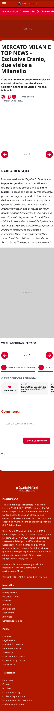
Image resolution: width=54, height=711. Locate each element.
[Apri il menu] (4, 3)
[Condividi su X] (14, 97)
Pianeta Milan (10, 11)
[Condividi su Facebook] (9, 97)
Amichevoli (7, 652)
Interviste (7, 616)
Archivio (6, 688)
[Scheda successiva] (49, 154)
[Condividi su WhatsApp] (3, 97)
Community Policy (11, 692)
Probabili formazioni (12, 644)
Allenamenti (8, 612)
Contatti (6, 684)
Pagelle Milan (9, 640)
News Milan (29, 11)
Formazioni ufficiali (11, 648)
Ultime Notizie (9, 592)
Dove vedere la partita (13, 656)
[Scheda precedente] (4, 154)
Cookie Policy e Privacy (13, 696)
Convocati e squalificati (14, 660)
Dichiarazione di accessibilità (17, 700)
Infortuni (6, 604)
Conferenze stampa (12, 620)
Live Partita (8, 636)
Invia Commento (37, 440)
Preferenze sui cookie (13, 704)
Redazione (7, 680)
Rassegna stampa (11, 596)
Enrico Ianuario (27, 96)
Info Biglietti (8, 608)
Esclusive (7, 600)
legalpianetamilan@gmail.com (17, 558)
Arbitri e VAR (8, 664)
